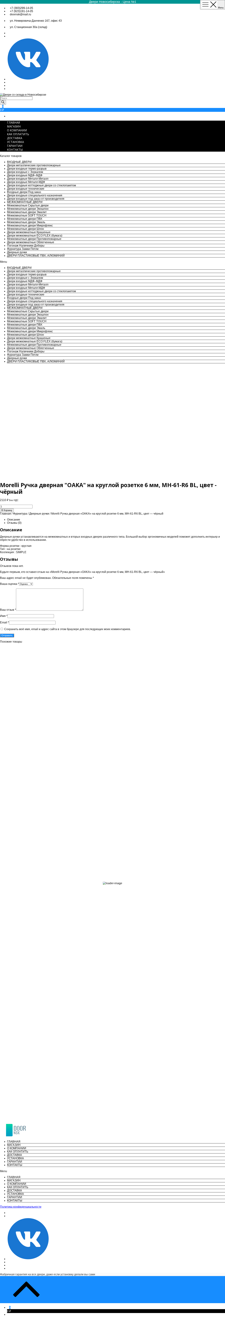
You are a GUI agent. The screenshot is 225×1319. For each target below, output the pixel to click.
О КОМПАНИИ (17, 130)
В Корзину (6, 510)
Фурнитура (20, 513)
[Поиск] (3, 102)
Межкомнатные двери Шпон (25, 228)
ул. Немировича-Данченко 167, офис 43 (36, 20)
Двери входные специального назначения (34, 195)
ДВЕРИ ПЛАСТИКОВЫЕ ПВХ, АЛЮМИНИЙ (36, 255)
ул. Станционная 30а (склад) (28, 27)
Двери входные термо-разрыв (27, 168)
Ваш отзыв (8, 609)
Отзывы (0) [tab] (14, 522)
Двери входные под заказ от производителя (35, 198)
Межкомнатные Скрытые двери (28, 205)
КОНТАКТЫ (15, 150)
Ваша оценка (9, 583)
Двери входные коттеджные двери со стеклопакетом (41, 185)
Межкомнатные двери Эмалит (27, 212)
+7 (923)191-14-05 (21, 11)
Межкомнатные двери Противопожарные (34, 238)
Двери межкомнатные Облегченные (30, 242)
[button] (112, 261)
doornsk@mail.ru (20, 14)
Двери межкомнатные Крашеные (28, 232)
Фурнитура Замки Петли (22, 248)
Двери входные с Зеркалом (25, 171)
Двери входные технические (25, 188)
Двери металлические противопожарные (34, 165)
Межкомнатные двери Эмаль (26, 222)
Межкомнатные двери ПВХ (24, 218)
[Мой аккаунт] (8, 1314)
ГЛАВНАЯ (13, 123)
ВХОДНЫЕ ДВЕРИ (19, 161)
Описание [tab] (13, 519)
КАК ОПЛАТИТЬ (18, 134)
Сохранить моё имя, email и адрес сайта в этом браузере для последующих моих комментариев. (67, 629)
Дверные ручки (17, 252)
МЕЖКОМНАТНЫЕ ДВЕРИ (25, 202)
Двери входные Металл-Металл (27, 178)
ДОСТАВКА (14, 138)
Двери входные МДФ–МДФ (24, 175)
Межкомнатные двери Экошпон (28, 208)
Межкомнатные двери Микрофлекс (30, 225)
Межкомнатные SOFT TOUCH (26, 215)
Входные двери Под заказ (24, 192)
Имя (3, 615)
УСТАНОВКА (15, 142)
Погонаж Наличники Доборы (25, 245)
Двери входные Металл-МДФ (26, 182)
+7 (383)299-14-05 (21, 8)
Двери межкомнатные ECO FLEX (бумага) (34, 235)
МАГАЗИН (14, 126)
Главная (5, 513)
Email (4, 622)
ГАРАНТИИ (14, 146)
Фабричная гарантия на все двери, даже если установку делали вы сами (47, 1274)
